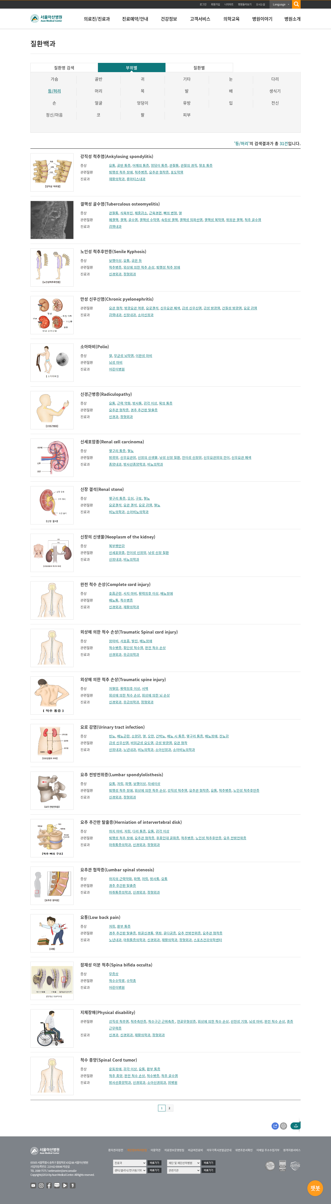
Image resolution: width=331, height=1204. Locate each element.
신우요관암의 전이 (217, 457)
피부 (187, 115)
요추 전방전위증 (234, 837)
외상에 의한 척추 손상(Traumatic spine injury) (123, 679)
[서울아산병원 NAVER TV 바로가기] (65, 1186)
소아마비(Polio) (94, 346)
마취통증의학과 (120, 844)
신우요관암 (128, 457)
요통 (112, 165)
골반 (98, 79)
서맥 (145, 688)
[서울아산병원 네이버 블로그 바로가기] (57, 1186)
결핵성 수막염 (149, 219)
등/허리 (54, 91)
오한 (151, 736)
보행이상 (115, 260)
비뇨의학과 (155, 464)
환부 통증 (124, 926)
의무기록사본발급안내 (219, 1150)
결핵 (123, 219)
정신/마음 (54, 115)
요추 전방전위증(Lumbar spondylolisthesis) (121, 774)
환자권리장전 (115, 1150)
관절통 (174, 165)
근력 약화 (124, 403)
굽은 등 (136, 260)
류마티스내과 (136, 178)
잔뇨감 (224, 736)
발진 (134, 641)
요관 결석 (130, 505)
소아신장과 (146, 314)
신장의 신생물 (148, 457)
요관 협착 (115, 308)
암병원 (172, 1082)
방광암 (113, 457)
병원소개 (292, 19)
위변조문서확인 (244, 1150)
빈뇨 (112, 736)
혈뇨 (130, 450)
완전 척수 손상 (155, 647)
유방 (187, 103)
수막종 (131, 980)
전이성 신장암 (192, 457)
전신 (275, 103)
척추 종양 (115, 1075)
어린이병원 (117, 369)
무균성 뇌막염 (124, 355)
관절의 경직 (189, 165)
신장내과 (129, 314)
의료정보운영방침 (174, 1150)
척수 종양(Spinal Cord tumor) (108, 1060)
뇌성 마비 (115, 362)
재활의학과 (117, 178)
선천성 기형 (239, 1021)
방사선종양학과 (134, 464)
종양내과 (115, 464)
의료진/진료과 (97, 19)
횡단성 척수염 (133, 647)
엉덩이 (142, 103)
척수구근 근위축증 (161, 1021)
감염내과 (115, 226)
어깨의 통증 (140, 165)
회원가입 (215, 4)
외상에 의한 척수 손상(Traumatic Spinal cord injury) (129, 632)
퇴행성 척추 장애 (121, 172)
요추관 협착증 (159, 172)
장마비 (113, 641)
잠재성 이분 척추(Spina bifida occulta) (116, 965)
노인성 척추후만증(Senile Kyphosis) (113, 251)
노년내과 (129, 749)
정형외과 (129, 274)
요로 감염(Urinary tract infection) (112, 727)
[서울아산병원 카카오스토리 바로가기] (73, 1186)
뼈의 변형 (170, 213)
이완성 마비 (144, 355)
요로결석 (152, 308)
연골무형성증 (186, 1021)
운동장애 (115, 1069)
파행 (128, 783)
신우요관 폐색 (170, 308)
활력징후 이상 (149, 593)
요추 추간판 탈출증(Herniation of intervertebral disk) (131, 822)
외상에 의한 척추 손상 (138, 267)
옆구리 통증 (117, 450)
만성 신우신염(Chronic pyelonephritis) (117, 299)
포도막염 (177, 172)
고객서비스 (200, 19)
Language (279, 4)
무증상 (113, 973)
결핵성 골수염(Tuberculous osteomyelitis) (120, 204)
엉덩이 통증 (159, 165)
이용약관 (156, 1150)
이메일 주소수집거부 (267, 1150)
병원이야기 (262, 19)
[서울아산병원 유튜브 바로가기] (33, 1186)
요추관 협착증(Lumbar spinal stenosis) (117, 870)
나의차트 (229, 4)
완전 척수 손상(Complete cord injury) (115, 584)
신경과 (113, 416)
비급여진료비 (195, 1150)
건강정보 (169, 19)
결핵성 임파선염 (191, 219)
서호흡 (125, 641)
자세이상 (154, 783)
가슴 (54, 79)
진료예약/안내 (135, 19)
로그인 (203, 4)
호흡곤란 (115, 593)
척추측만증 (138, 1021)
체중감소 (141, 213)
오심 (130, 498)
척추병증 (141, 172)
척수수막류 (117, 980)
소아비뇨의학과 (138, 511)
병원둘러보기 (245, 4)
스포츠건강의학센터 (208, 939)
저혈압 (113, 688)
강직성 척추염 (177, 790)
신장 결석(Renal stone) (102, 489)
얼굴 (98, 103)
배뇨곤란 (123, 736)
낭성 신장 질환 (169, 457)
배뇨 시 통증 (176, 736)
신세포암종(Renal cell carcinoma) (112, 442)
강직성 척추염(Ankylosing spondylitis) (116, 156)
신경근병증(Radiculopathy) (106, 394)
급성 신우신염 (192, 308)
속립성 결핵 (169, 219)
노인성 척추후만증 (246, 790)
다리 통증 (139, 831)
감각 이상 (150, 403)
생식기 (275, 91)
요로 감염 (250, 308)
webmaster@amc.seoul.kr (62, 1171)
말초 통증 (206, 165)
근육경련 (155, 213)
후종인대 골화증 (167, 837)
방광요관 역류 (134, 308)
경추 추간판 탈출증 (144, 409)
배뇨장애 (166, 593)
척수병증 (126, 600)
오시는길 (260, 4)
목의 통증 (165, 403)
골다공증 (169, 933)
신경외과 (115, 274)
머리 (98, 91)
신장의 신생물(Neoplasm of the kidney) (117, 537)
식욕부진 (126, 213)
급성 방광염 (212, 308)
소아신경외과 (156, 1082)
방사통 (137, 403)
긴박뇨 (160, 736)
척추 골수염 (253, 219)
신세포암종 (117, 552)
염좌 (158, 933)
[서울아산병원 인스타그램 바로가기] (41, 1186)
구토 (139, 498)
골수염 (133, 219)
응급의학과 (131, 654)
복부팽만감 (117, 545)
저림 (120, 783)
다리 (275, 79)
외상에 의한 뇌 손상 (156, 695)
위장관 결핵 (234, 219)
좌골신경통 (146, 933)
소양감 (136, 736)
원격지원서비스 (292, 1150)
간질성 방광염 (232, 308)
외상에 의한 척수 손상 (124, 695)
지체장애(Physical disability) (107, 1012)
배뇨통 (113, 600)
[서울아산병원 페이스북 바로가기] (49, 1186)
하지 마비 (115, 831)
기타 (187, 79)
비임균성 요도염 (142, 742)
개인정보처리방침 (137, 1150)
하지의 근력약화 (120, 878)
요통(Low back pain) (100, 917)
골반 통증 (124, 165)
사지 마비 (130, 593)
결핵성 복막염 (214, 219)
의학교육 (231, 19)
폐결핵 (113, 219)
